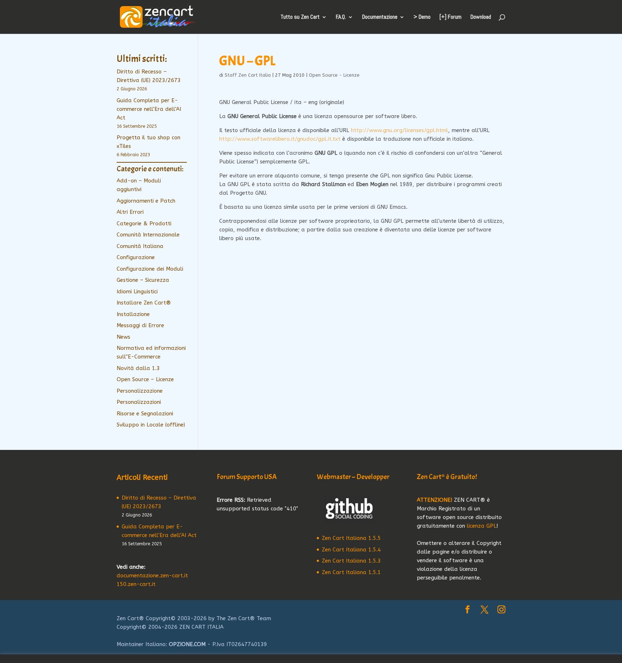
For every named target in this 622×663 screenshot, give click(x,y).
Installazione (133, 314)
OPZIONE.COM (187, 644)
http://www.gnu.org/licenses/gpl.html (399, 130)
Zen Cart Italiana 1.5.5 (351, 538)
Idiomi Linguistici (137, 291)
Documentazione (379, 17)
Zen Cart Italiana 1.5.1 (351, 572)
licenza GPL (481, 526)
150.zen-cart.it (136, 584)
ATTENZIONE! (434, 500)
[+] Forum (450, 17)
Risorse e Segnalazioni (145, 413)
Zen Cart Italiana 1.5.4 (351, 549)
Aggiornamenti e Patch (146, 201)
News (123, 337)
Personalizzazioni (139, 402)
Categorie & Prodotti (144, 223)
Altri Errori (130, 212)
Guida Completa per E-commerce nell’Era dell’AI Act (149, 109)
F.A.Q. (341, 17)
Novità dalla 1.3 (138, 368)
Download (480, 17)
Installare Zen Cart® (144, 302)
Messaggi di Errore (140, 325)
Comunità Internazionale (148, 234)
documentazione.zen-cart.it (152, 575)
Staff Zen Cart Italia (248, 75)
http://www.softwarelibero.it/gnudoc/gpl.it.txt (280, 139)
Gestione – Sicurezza (143, 280)
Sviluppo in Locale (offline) (151, 424)
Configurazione (136, 257)
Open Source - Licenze (334, 75)
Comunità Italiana (140, 246)
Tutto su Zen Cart (300, 17)
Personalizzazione (140, 391)
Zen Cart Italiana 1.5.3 (351, 561)
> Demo (422, 17)
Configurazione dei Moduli (150, 269)
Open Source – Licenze (145, 379)
